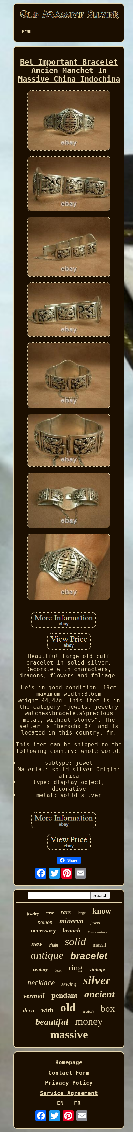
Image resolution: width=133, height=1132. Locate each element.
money (89, 1021)
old (68, 1007)
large (82, 912)
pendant (64, 995)
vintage (97, 969)
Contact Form (68, 1072)
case (50, 912)
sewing (68, 984)
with (47, 1010)
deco (28, 1010)
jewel (95, 922)
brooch (71, 930)
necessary (43, 930)
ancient (99, 994)
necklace (41, 982)
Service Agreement (69, 1093)
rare (66, 912)
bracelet (88, 956)
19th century (97, 932)
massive (69, 1034)
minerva (71, 921)
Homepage (69, 1062)
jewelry (33, 914)
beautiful (51, 1022)
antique (47, 955)
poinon (45, 922)
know (101, 910)
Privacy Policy (69, 1083)
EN (60, 1103)
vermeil (34, 996)
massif (99, 945)
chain (53, 945)
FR (77, 1103)
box (108, 1009)
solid (75, 941)
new (36, 944)
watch (88, 1011)
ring (76, 967)
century (40, 969)
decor (58, 970)
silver (96, 980)
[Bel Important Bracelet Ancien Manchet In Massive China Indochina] (69, 121)
